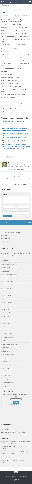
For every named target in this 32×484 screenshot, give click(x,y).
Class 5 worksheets (7, 295)
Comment (5, 194)
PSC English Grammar (8, 457)
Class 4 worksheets (7, 292)
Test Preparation (6, 368)
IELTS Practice (11, 169)
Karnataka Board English (8, 333)
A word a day (5, 260)
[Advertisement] (8, 418)
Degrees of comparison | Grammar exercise (14, 144)
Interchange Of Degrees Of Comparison (13, 139)
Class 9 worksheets (7, 316)
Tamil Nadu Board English (8, 365)
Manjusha (5, 15)
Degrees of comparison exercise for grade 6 (14, 123)
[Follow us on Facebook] (28, 223)
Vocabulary (5, 379)
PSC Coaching (6, 351)
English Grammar (5, 238)
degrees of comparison (9, 156)
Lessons (4, 340)
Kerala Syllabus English (8, 337)
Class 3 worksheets (7, 288)
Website (5, 210)
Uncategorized (6, 375)
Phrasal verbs (5, 347)
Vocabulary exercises (7, 382)
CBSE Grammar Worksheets (9, 274)
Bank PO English (6, 267)
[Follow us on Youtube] (30, 223)
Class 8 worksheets (7, 309)
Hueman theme (23, 476)
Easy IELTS (4, 426)
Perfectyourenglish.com (9, 2)
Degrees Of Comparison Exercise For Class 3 (15, 128)
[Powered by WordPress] (10, 476)
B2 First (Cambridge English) (9, 264)
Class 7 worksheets (7, 306)
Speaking (4, 361)
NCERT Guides (20, 169)
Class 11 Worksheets (7, 281)
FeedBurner (19, 404)
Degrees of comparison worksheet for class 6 (14, 121)
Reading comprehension (8, 354)
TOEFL (4, 372)
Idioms (4, 326)
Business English (5, 241)
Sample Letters (6, 358)
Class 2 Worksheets (7, 285)
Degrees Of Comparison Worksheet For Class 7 (15, 137)
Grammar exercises (7, 5)
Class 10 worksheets (7, 278)
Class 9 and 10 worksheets (9, 312)
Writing (4, 386)
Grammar (4, 319)
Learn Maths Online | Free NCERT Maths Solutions (13, 432)
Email (18, 204)
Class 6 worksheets (7, 299)
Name (4, 204)
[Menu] (30, 2)
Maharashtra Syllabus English (9, 344)
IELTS (3, 330)
